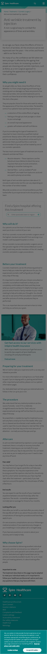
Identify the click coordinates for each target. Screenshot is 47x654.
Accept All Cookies (32, 650)
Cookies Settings (13, 650)
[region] (23, 642)
